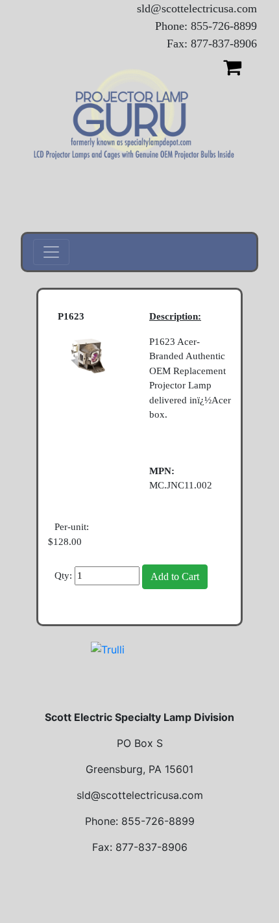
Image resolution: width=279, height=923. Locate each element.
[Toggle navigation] (51, 252)
